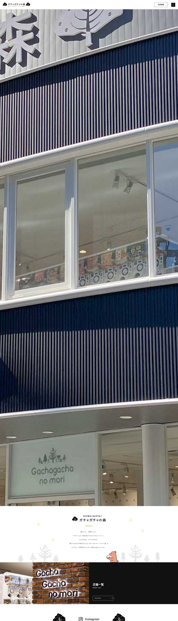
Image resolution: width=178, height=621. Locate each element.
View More (98, 598)
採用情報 (161, 4)
